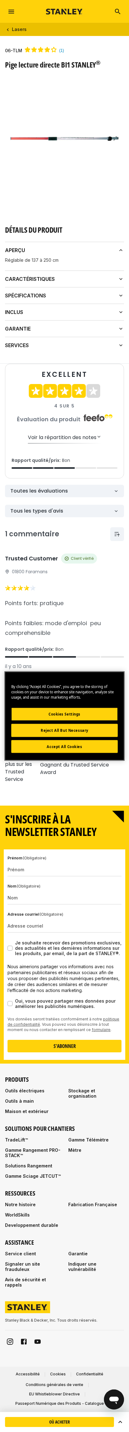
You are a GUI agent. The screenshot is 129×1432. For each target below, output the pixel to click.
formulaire (101, 1029)
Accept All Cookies (64, 746)
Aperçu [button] (15, 250)
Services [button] (17, 345)
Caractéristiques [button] (30, 279)
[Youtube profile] (38, 1342)
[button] (120, 1422)
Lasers (19, 29)
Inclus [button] (14, 312)
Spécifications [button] (25, 295)
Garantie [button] (18, 329)
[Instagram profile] (10, 1342)
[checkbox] (10, 948)
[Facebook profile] (24, 1342)
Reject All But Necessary (64, 730)
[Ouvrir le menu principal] (11, 11)
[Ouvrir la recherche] (117, 11)
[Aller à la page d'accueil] (64, 11)
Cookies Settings (64, 713)
